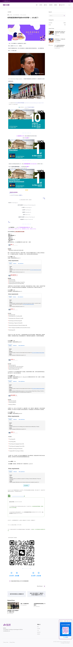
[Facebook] (4, 633)
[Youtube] (8, 633)
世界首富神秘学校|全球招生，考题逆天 (39, 604)
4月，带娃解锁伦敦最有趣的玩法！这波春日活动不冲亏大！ (59, 46)
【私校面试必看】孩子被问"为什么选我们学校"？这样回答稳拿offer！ (59, 33)
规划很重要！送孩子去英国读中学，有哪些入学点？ (13, 611)
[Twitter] (3, 633)
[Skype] (6, 633)
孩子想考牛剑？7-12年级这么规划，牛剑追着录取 (59, 40)
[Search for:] (57, 15)
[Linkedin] (9, 633)
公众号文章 (57, 22)
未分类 (57, 24)
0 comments (24, 14)
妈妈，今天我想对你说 (25, 603)
